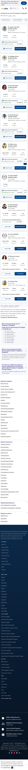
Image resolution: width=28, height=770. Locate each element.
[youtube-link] (14, 753)
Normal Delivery (5, 447)
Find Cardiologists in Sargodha (8, 505)
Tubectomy (3, 480)
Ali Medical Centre (5, 630)
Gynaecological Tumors (7, 417)
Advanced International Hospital (9, 639)
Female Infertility (5, 386)
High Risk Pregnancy (6, 436)
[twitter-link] (7, 753)
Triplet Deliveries (5, 455)
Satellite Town (4, 515)
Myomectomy (4, 497)
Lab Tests (3, 692)
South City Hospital (6, 645)
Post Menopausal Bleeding (7, 408)
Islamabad (4, 583)
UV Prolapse (4, 478)
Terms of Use (4, 561)
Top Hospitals (4, 614)
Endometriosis (4, 422)
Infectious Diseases (5, 397)
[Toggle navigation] (26, 8)
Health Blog (4, 678)
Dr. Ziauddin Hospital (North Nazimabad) (11, 647)
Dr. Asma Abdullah (13, 234)
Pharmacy (3, 687)
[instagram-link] (12, 753)
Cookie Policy (7, 767)
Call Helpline (20, 248)
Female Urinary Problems (7, 389)
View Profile (8, 226)
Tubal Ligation (4, 483)
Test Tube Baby (4, 489)
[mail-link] (17, 753)
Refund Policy (4, 553)
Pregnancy (3, 433)
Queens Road (4, 521)
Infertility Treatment (6, 458)
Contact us (4, 558)
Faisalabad (4, 597)
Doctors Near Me (17, 20)
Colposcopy (4, 486)
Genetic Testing (5, 494)
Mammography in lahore (7, 670)
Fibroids (3, 419)
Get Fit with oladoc (6, 695)
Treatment (17, 305)
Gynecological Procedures (7, 472)
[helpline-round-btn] (22, 8)
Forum (2, 681)
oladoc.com (24, 747)
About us (3, 544)
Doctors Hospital (5, 616)
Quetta (3, 605)
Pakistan (6, 305)
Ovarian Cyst (4, 394)
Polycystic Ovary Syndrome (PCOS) (10, 431)
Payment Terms (5, 555)
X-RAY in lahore (5, 664)
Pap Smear (3, 475)
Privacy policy (4, 547)
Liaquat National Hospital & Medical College (12, 656)
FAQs (2, 567)
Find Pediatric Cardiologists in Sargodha (11, 508)
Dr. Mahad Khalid (13, 205)
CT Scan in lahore (5, 667)
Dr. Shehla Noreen (13, 115)
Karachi (3, 577)
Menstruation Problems (6, 411)
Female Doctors (6, 20)
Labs (2, 690)
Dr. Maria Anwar (12, 144)
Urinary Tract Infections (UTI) (8, 392)
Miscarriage (4, 425)
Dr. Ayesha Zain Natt (13, 27)
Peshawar (3, 591)
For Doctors (4, 684)
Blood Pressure (4, 383)
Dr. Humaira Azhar (13, 85)
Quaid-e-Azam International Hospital (10, 636)
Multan (3, 588)
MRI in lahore (4, 661)
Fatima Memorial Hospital (7, 625)
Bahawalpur (4, 602)
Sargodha (11, 305)
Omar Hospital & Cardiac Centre (9, 628)
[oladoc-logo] (4, 8)
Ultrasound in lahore (6, 673)
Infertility (3, 400)
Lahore (3, 580)
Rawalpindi (4, 585)
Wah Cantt (4, 608)
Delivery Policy (5, 550)
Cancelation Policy (6, 564)
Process (3, 569)
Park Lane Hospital (6, 650)
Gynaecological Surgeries (7, 461)
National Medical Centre (7, 653)
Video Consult (8, 48)
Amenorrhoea (4, 428)
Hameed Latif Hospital (7, 619)
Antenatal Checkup (5, 444)
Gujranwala (4, 594)
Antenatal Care (4, 469)
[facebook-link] (9, 753)
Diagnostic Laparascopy (7, 464)
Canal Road (3, 518)
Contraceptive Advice (6, 466)
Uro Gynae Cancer (5, 403)
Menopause (4, 414)
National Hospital (5, 622)
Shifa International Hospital (8, 633)
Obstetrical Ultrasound (6, 450)
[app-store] (8, 702)
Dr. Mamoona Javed (13, 256)
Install (23, 3)
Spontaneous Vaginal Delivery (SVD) (10, 491)
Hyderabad (4, 611)
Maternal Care (4, 452)
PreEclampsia (4, 406)
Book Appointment (20, 48)
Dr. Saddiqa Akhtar (13, 56)
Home (2, 305)
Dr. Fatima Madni (13, 175)
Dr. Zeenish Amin (13, 281)
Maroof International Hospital (8, 642)
